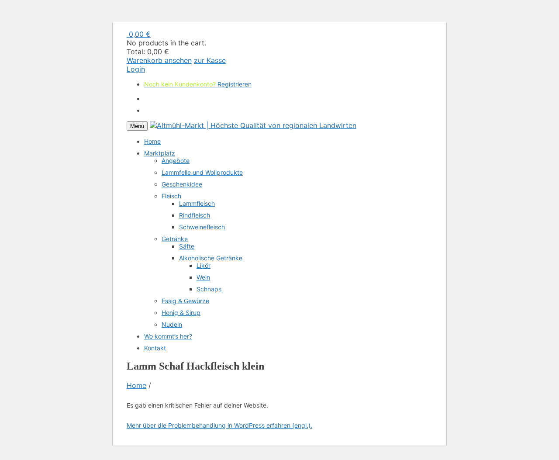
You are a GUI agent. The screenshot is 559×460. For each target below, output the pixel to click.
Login (136, 69)
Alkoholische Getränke (210, 258)
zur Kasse (210, 60)
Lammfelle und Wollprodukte (202, 172)
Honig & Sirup (181, 312)
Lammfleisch (197, 203)
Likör (203, 265)
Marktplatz (159, 153)
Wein (203, 277)
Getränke (175, 238)
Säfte (186, 246)
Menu (137, 126)
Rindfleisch (194, 215)
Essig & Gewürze (185, 300)
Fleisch (171, 196)
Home (152, 141)
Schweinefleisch (202, 227)
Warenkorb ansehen (159, 60)
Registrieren (234, 69)
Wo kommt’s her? (168, 336)
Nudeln (172, 324)
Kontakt (155, 348)
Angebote (176, 160)
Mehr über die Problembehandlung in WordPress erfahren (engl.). (219, 425)
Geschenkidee (182, 184)
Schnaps (209, 289)
